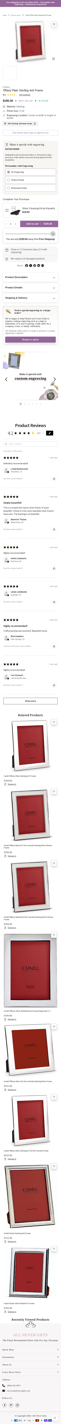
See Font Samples (12, 149)
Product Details (13, 287)
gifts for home (16, 15)
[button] (20, 403)
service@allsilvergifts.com (18, 1391)
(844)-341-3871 (14, 1385)
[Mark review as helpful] (54, 478)
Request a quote (30, 339)
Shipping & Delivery (16, 298)
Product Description (16, 277)
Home (5, 15)
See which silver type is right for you (30, 133)
